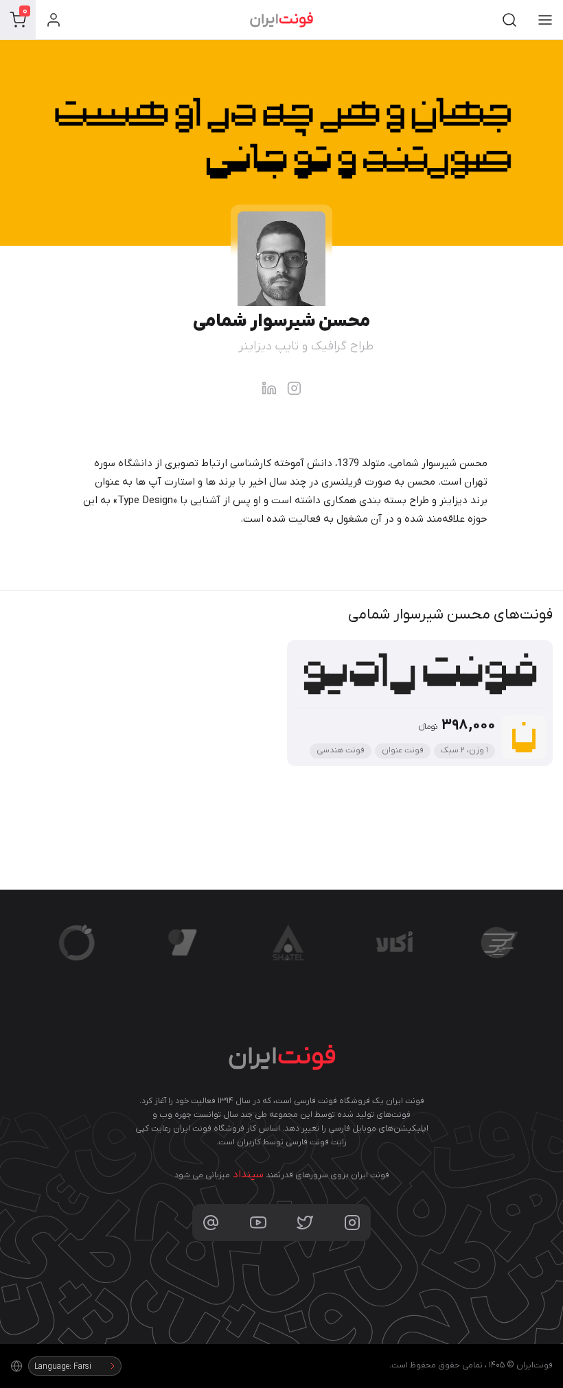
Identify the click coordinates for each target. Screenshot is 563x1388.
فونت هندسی (341, 750)
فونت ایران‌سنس (484, 906)
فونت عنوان (403, 750)
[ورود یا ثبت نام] (53, 20)
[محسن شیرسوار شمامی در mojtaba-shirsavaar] (269, 388)
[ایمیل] (211, 1222)
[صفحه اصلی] (281, 20)
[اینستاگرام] (352, 1222)
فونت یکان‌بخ (164, 906)
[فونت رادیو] (524, 737)
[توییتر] (305, 1222)
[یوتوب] (258, 1222)
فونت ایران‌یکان (66, 906)
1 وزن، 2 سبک (464, 750)
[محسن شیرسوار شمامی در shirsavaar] (294, 388)
